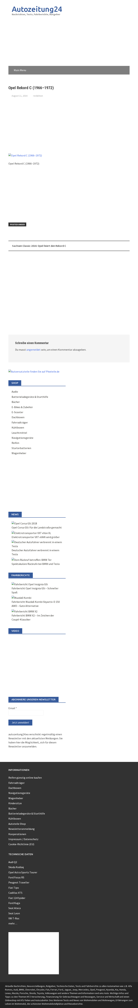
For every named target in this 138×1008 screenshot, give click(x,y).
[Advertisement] (105, 30)
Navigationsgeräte (22, 437)
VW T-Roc (13, 918)
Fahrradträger (20, 422)
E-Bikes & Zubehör (22, 407)
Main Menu (20, 70)
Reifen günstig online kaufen (25, 777)
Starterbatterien (21, 448)
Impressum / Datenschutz (23, 839)
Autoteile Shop (17, 823)
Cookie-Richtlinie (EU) (21, 844)
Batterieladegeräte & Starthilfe (30, 396)
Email (12, 708)
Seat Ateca (14, 908)
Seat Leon (14, 913)
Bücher (16, 402)
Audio (15, 391)
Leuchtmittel (19, 432)
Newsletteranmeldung (21, 829)
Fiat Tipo (13, 887)
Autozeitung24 (37, 9)
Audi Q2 (12, 862)
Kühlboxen (18, 427)
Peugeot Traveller (18, 882)
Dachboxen (18, 417)
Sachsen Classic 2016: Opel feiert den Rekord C (39, 245)
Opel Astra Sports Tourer (22, 872)
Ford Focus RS (16, 877)
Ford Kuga (14, 903)
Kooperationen (17, 834)
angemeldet (33, 349)
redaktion (38, 95)
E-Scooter (17, 412)
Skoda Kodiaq (16, 867)
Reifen (15, 442)
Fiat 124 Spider (16, 898)
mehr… (12, 923)
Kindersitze (15, 803)
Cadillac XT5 (15, 892)
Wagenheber (19, 453)
